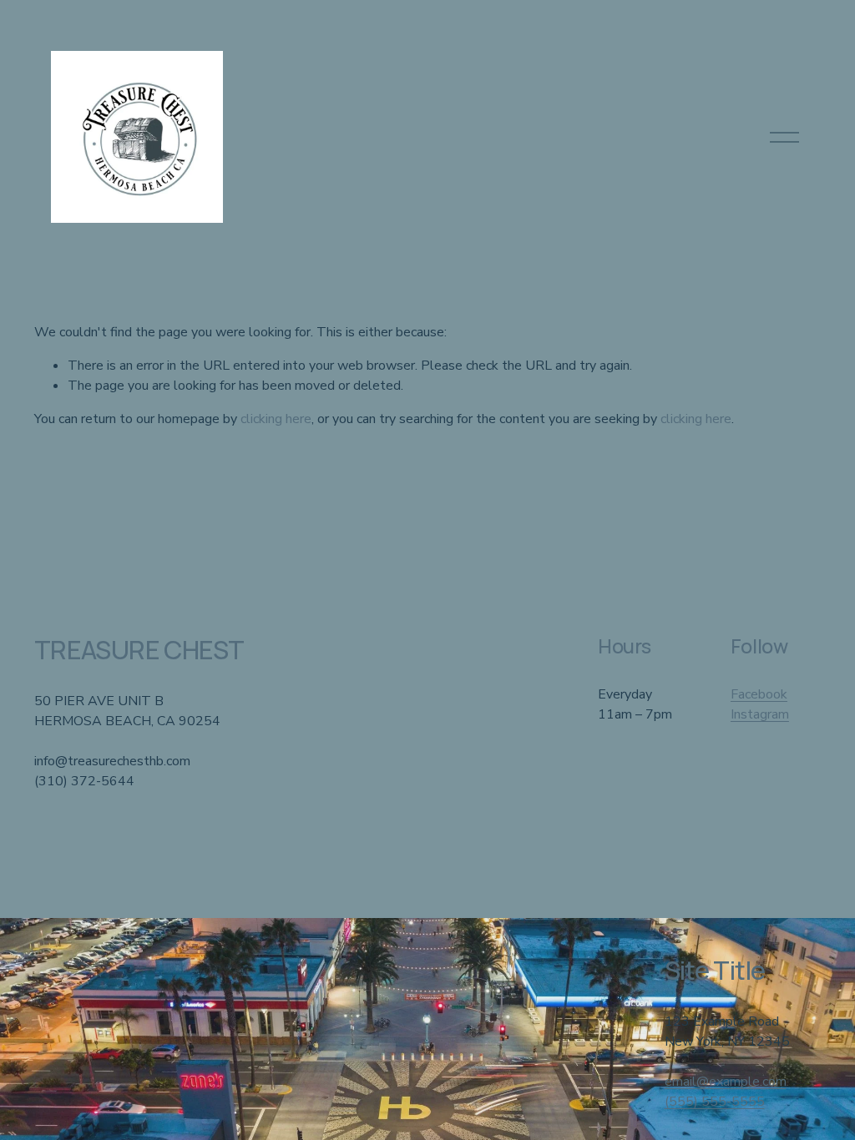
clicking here (275, 419)
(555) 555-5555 (715, 1101)
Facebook (759, 694)
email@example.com (726, 1081)
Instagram (760, 714)
